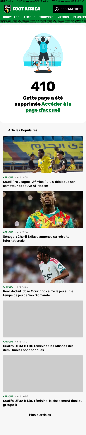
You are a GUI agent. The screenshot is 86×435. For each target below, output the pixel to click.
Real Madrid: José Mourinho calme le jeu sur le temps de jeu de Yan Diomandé (38, 293)
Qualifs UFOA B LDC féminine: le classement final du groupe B (42, 403)
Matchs (63, 17)
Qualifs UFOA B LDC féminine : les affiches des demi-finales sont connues (38, 348)
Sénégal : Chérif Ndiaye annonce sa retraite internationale (36, 238)
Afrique (29, 17)
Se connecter (71, 9)
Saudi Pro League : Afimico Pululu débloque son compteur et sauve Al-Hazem (39, 184)
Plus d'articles (40, 415)
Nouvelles (11, 17)
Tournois (46, 17)
